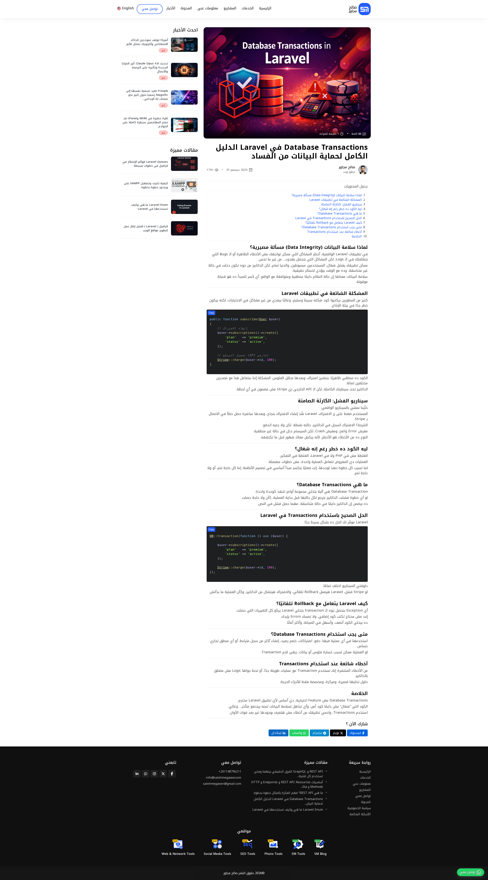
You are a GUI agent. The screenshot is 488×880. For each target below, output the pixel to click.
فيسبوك (356, 733)
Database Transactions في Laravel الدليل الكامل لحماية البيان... (288, 801)
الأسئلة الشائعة (360, 814)
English (127, 8)
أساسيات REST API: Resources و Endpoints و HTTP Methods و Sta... (287, 784)
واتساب (297, 733)
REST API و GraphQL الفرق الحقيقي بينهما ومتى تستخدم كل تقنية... (288, 774)
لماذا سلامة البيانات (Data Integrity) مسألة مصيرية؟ (326, 195)
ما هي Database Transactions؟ (339, 213)
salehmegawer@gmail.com (222, 784)
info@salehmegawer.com (223, 778)
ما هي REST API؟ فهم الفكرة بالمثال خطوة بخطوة (288, 793)
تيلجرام (318, 733)
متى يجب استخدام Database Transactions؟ (331, 227)
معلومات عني (362, 784)
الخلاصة (357, 236)
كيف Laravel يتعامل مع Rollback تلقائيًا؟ (333, 223)
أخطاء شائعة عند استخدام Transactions (334, 232)
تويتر (336, 733)
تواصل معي (363, 796)
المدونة (366, 802)
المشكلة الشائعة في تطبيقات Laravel (335, 200)
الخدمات (365, 778)
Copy (211, 312)
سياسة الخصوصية (359, 808)
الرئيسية (365, 771)
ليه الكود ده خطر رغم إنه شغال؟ (340, 209)
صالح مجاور (230, 873)
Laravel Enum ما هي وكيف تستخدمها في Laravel (287, 810)
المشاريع (365, 790)
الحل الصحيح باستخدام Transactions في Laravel (328, 218)
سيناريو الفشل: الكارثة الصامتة (341, 204)
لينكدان (277, 733)
